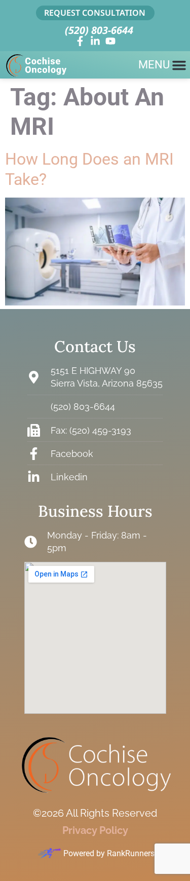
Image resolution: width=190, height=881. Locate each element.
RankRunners (131, 853)
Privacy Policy (95, 830)
